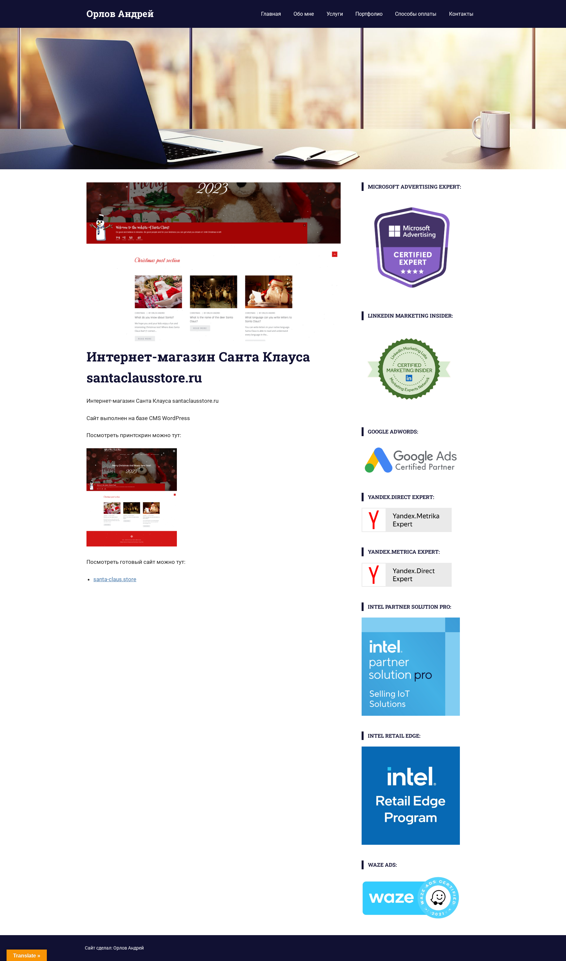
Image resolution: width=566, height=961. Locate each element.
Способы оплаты (415, 14)
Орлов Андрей (120, 14)
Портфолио (369, 14)
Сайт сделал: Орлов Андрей (114, 948)
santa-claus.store (114, 579)
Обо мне (303, 14)
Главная (271, 14)
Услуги (335, 14)
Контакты (461, 14)
